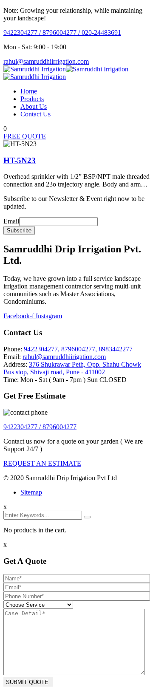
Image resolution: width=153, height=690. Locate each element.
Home (28, 91)
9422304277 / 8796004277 (39, 426)
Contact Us (35, 114)
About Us (33, 106)
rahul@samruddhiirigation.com (64, 356)
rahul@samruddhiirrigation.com (46, 61)
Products (32, 98)
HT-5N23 (19, 160)
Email (11, 221)
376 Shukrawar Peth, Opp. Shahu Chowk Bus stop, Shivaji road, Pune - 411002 (72, 368)
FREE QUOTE (24, 136)
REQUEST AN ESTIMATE (42, 463)
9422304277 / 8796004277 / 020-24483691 (62, 32)
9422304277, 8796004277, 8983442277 (78, 349)
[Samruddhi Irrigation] (34, 69)
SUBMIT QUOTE (27, 682)
